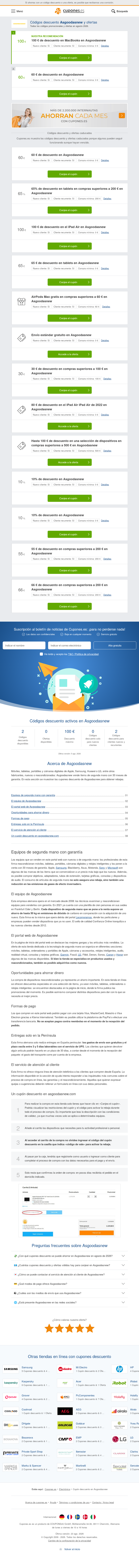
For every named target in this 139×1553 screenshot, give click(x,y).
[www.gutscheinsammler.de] (61, 1517)
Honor (119, 954)
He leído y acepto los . (71, 654)
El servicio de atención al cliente (28, 829)
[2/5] (59, 1328)
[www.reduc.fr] (69, 1517)
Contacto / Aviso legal (103, 1502)
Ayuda (53, 1502)
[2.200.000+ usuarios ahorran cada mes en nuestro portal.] (69, 115)
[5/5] (90, 1328)
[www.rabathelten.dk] (85, 1517)
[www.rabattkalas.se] (77, 1517)
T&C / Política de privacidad (83, 654)
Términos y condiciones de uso (74, 1502)
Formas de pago (20, 818)
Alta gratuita (114, 645)
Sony (102, 867)
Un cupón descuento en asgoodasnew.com (35, 835)
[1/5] (49, 1328)
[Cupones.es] (69, 11)
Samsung (61, 867)
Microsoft (113, 867)
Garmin (64, 954)
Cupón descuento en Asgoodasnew (90, 1489)
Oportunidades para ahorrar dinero (30, 812)
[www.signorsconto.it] (93, 1517)
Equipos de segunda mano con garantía (33, 795)
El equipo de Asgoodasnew (26, 801)
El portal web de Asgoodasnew (28, 806)
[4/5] (80, 1328)
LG (79, 954)
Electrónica (64, 1489)
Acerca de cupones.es (36, 1502)
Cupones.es (50, 1489)
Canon (110, 954)
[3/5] (69, 1328)
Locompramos (84, 917)
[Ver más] (122, 115)
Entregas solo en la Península (27, 824)
